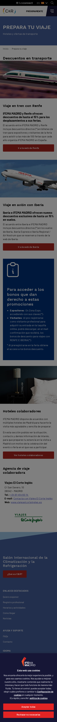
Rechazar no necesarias (28, 714)
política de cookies (39, 698)
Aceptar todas (28, 707)
